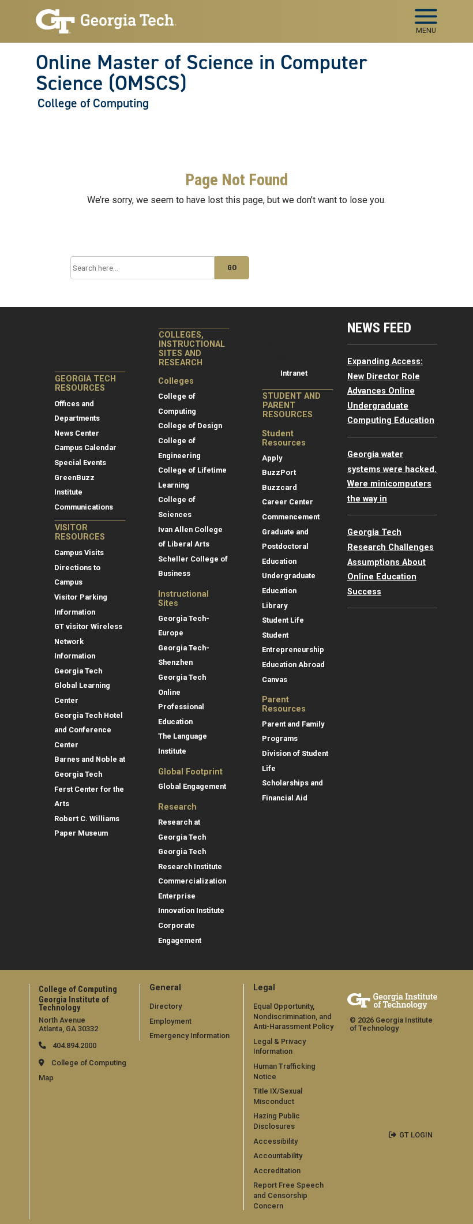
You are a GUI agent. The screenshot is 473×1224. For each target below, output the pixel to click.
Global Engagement (192, 786)
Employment (170, 1021)
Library (274, 605)
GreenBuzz (74, 477)
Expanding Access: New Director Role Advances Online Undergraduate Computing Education (390, 391)
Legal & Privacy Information (279, 1046)
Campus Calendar (85, 447)
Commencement (291, 516)
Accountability (277, 1155)
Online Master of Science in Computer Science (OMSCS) (201, 73)
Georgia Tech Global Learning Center (82, 686)
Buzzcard (279, 487)
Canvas (274, 679)
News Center (76, 433)
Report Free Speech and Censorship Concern (288, 1195)
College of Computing (93, 103)
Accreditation (277, 1170)
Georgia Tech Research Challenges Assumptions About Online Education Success (390, 561)
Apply (272, 458)
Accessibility (275, 1141)
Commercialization (192, 881)
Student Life (283, 620)
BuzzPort (279, 472)
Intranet (293, 373)
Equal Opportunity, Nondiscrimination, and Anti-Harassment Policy (293, 1016)
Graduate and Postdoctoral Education (285, 546)
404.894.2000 (73, 1045)
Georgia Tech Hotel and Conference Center (88, 730)
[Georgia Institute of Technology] (106, 16)
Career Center (287, 501)
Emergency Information (189, 1035)
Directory (165, 1006)
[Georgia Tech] (392, 1001)
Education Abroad (293, 664)
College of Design (190, 425)
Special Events (80, 462)
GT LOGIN (416, 1135)
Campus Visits (79, 552)
